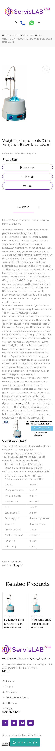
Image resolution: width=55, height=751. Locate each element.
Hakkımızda (11, 703)
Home (5, 36)
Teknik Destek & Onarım (17, 697)
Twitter (14, 723)
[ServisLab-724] (27, 11)
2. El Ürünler (12, 692)
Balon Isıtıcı (19, 36)
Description (23, 207)
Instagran (31, 723)
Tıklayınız (18, 565)
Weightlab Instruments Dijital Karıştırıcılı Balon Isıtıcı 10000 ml (14, 622)
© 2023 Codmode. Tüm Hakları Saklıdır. (21, 735)
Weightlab (35, 36)
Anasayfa (10, 681)
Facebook (5, 723)
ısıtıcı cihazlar (14, 403)
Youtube (22, 723)
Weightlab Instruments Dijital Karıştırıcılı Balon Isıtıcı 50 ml (40, 622)
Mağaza (9, 686)
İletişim (9, 708)
